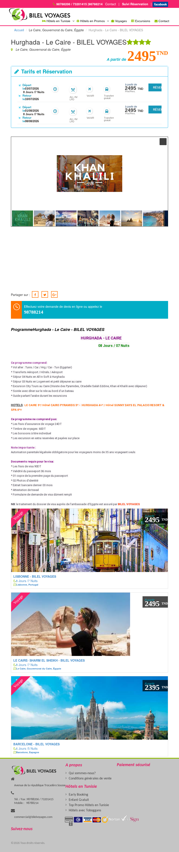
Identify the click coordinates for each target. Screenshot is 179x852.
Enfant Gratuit (79, 800)
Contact (109, 4)
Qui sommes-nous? (82, 773)
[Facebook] (35, 294)
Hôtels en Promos (92, 21)
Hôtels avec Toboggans (85, 810)
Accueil (19, 30)
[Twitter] (44, 294)
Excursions (142, 21)
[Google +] (54, 294)
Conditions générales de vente (90, 778)
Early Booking (78, 794)
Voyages (120, 21)
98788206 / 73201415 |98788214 (79, 4)
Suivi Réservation (134, 4)
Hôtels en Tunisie (58, 21)
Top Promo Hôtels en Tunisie (89, 805)
